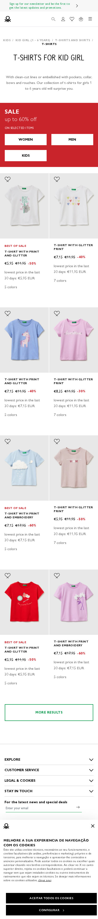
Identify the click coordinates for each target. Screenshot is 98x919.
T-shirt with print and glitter (22, 253)
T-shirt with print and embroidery (22, 515)
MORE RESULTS (49, 712)
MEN (72, 140)
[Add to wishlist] (7, 179)
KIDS (26, 156)
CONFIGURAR (49, 910)
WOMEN (26, 140)
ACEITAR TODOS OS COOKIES (51, 898)
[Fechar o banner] (92, 826)
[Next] (77, 6)
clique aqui (44, 880)
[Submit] (78, 807)
